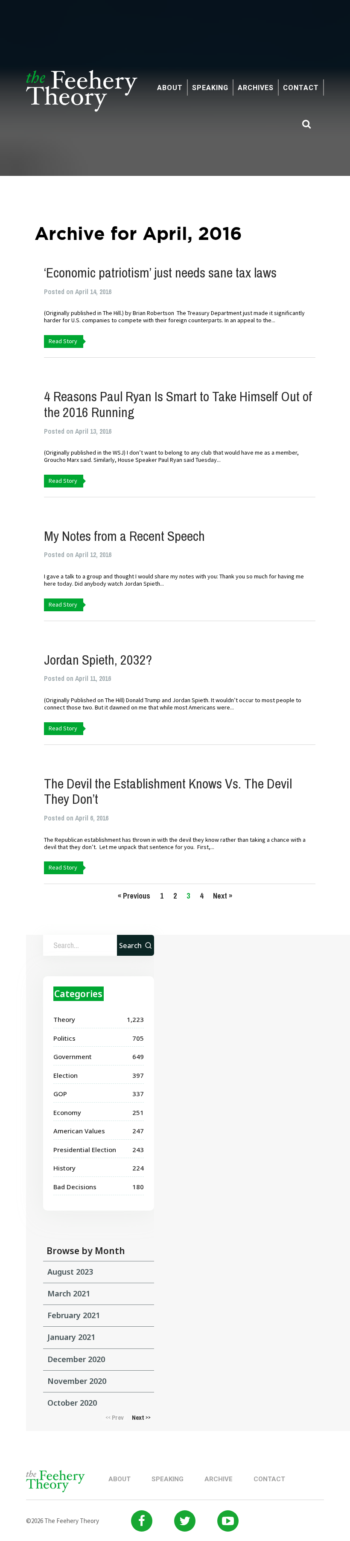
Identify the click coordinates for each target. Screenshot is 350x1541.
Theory (64, 1019)
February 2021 (73, 1315)
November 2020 (76, 1381)
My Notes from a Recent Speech (124, 536)
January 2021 (71, 1337)
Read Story (63, 341)
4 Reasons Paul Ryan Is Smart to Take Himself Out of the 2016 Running (178, 404)
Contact (301, 88)
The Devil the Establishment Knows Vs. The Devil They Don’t (168, 791)
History (64, 1168)
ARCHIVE (218, 1479)
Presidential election (84, 1149)
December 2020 (76, 1359)
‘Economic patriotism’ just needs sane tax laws (160, 272)
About (170, 88)
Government (72, 1056)
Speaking (210, 88)
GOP (60, 1093)
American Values (79, 1131)
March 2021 (68, 1293)
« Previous (134, 895)
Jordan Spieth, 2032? (98, 660)
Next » (222, 895)
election (65, 1075)
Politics (64, 1038)
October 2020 (72, 1403)
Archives (256, 88)
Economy (67, 1112)
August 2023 (70, 1272)
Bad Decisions (74, 1186)
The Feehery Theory (81, 95)
